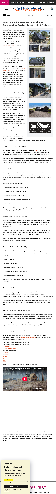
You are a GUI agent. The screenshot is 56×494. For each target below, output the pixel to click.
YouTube (5, 357)
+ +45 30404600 (7, 346)
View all (52, 2)
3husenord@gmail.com (9, 348)
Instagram (6, 354)
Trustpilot (36, 150)
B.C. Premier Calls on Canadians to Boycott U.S (19, 2)
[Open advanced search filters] (48, 15)
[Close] (28, 462)
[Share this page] (52, 15)
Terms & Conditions (44, 492)
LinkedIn (5, 352)
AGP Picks (4, 2)
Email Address (9, 480)
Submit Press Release (31, 492)
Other (4, 361)
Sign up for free (15, 486)
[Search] (44, 15)
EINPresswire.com (9, 45)
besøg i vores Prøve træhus (28, 337)
